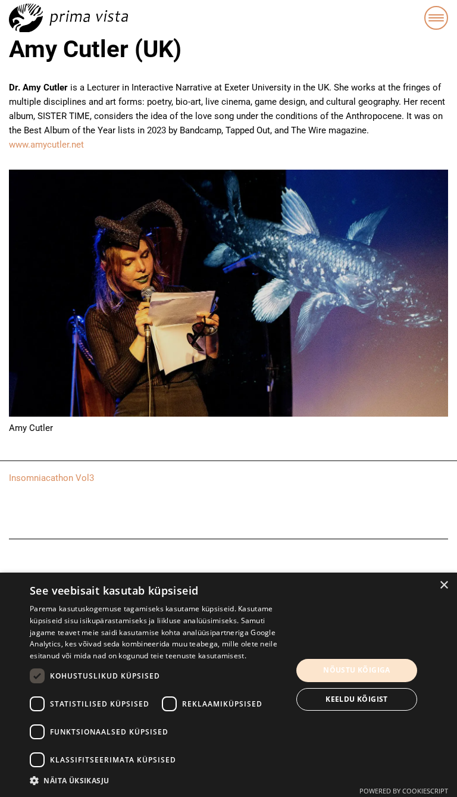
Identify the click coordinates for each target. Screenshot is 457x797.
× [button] (443, 585)
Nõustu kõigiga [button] (356, 670)
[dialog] (228, 685)
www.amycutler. (40, 144)
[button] (157, 781)
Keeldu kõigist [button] (356, 699)
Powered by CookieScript (403, 790)
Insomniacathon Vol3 (51, 478)
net (77, 144)
